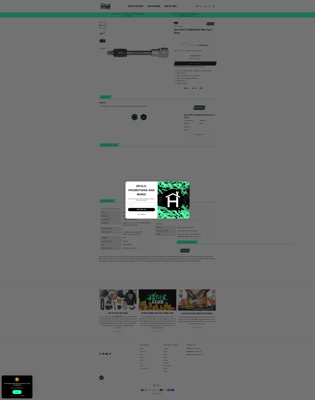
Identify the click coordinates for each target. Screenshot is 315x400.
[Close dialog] (187, 183)
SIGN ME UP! (142, 209)
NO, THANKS (141, 214)
